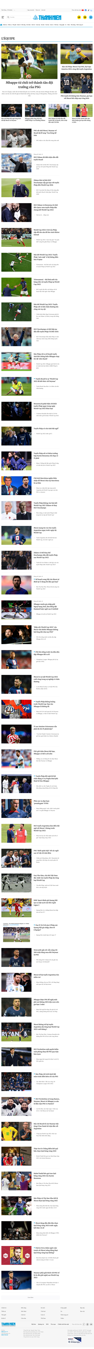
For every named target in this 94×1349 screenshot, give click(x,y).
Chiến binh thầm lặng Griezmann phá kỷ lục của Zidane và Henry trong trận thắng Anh (46, 316)
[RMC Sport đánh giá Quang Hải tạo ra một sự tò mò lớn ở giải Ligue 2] (16, 907)
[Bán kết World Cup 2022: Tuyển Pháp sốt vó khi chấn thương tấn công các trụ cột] (16, 311)
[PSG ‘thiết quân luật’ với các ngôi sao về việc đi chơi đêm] (16, 858)
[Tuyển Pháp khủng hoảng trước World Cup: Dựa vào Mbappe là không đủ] (16, 709)
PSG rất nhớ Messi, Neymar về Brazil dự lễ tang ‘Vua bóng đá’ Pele (45, 133)
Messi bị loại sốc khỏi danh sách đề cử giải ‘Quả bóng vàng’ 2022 (47, 837)
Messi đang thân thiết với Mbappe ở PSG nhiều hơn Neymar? (48, 1234)
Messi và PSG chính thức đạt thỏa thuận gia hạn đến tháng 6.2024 (81, 120)
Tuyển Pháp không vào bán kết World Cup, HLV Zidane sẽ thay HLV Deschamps (45, 505)
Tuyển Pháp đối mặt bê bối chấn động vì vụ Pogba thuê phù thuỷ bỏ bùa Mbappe (46, 778)
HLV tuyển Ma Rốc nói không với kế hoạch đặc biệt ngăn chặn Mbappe (47, 290)
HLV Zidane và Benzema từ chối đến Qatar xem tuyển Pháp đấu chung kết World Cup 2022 (46, 207)
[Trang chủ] (1, 25)
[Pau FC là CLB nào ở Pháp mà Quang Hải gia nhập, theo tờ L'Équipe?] (16, 932)
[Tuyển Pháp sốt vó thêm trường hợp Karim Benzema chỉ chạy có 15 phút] (16, 460)
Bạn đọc (83, 1308)
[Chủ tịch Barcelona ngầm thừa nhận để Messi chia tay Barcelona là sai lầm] (16, 485)
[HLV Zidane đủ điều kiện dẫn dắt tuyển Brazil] (16, 162)
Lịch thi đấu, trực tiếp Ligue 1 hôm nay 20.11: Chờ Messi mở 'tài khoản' (47, 1110)
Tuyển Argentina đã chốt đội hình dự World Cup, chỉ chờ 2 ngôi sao (47, 539)
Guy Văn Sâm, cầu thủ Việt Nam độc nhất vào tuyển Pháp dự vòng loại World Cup (46, 877)
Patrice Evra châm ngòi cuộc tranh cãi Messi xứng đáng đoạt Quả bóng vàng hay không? (46, 1250)
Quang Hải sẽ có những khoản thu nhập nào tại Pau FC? (47, 911)
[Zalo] (91, 10)
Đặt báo (28, 1324)
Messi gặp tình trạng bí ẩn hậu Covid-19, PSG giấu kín (46, 1060)
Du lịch (46, 24)
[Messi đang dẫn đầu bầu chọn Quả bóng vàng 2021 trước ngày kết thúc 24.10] (16, 1230)
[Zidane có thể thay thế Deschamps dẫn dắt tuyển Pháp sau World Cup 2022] (16, 560)
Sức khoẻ (24, 1311)
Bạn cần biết (33, 10)
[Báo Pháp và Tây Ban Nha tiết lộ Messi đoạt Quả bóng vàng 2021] (16, 1205)
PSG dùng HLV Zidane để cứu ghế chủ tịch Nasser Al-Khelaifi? (47, 961)
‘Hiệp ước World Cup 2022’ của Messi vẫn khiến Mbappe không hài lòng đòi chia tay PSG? (46, 629)
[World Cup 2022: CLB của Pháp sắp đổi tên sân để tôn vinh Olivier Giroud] (16, 237)
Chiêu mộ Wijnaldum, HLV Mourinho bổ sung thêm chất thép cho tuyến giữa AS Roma (47, 860)
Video (73, 24)
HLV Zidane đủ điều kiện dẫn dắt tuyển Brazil (46, 158)
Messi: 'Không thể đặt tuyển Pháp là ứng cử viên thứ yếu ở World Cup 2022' (48, 465)
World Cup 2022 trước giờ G (45, 434)
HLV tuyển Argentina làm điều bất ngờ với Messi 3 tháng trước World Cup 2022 (46, 828)
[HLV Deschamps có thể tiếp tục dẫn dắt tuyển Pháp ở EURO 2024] (16, 336)
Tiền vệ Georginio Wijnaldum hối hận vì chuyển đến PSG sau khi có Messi (47, 1285)
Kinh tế (20, 24)
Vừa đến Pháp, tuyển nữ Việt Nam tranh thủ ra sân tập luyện (47, 886)
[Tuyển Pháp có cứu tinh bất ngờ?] (16, 436)
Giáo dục (41, 24)
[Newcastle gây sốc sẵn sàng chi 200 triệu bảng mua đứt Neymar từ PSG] (16, 957)
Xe (70, 24)
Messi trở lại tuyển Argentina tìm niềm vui (46, 976)
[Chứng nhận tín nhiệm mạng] (74, 1342)
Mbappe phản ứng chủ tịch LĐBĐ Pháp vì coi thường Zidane (35, 119)
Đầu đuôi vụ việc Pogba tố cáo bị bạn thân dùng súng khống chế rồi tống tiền (47, 788)
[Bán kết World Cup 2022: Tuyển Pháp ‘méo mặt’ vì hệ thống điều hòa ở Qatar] (16, 262)
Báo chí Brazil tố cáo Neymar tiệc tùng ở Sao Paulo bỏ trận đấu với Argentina (46, 1126)
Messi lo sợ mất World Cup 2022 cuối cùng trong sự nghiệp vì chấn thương (46, 679)
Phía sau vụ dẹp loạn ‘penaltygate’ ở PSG (41, 802)
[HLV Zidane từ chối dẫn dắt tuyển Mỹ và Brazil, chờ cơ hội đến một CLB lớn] (58, 110)
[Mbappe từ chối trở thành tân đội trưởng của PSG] (29, 61)
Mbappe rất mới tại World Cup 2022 (47, 614)
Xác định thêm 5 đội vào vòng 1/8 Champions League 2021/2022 (47, 1083)
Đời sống (25, 24)
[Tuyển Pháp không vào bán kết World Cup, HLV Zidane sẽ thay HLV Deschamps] (16, 510)
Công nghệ (66, 24)
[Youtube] (83, 10)
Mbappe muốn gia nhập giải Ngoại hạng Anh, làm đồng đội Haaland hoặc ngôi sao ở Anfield (46, 606)
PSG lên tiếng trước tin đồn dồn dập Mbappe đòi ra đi (47, 638)
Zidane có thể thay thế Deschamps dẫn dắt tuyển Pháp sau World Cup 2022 (46, 555)
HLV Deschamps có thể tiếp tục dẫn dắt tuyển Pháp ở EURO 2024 (46, 330)
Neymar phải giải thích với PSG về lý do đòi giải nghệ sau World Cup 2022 (46, 1275)
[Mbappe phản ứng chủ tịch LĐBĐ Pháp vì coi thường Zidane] (35, 110)
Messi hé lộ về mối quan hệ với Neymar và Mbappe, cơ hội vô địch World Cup (47, 713)
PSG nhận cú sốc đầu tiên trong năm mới (46, 141)
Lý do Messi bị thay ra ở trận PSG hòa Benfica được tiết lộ (47, 688)
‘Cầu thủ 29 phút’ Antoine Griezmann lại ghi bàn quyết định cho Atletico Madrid (47, 736)
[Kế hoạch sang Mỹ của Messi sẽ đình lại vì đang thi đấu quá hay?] (16, 585)
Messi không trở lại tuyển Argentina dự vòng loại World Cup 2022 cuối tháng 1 (46, 1026)
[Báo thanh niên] (47, 17)
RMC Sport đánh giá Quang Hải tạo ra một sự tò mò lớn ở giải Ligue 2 (45, 902)
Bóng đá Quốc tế (39, 154)
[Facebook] (86, 10)
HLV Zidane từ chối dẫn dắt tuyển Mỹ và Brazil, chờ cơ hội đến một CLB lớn (57, 120)
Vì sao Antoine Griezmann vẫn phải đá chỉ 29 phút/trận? (45, 727)
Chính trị (5, 24)
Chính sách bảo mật (61, 1324)
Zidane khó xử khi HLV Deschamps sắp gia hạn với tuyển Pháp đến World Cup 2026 (47, 167)
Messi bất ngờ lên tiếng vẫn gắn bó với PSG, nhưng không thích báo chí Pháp (47, 1011)
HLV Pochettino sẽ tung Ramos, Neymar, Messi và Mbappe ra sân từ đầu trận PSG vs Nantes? (47, 1101)
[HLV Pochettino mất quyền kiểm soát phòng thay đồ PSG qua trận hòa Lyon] (16, 1056)
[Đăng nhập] (91, 17)
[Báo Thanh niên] (8, 1324)
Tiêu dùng (79, 24)
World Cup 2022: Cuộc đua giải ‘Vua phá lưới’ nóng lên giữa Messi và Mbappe (47, 242)
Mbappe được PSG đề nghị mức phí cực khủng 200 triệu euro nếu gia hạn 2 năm (46, 1002)
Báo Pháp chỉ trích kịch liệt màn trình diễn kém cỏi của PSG (46, 1075)
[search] (18, 17)
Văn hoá (43, 1311)
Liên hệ (47, 10)
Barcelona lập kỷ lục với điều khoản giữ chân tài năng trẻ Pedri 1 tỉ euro (47, 1259)
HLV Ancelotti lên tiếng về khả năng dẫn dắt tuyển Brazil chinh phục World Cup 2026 (47, 192)
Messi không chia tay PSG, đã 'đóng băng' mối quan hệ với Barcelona (47, 983)
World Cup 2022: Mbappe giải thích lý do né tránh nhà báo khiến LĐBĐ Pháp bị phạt (47, 366)
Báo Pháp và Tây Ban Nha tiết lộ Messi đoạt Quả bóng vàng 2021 (46, 1184)
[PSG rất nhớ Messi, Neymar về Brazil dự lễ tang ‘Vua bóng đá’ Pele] (16, 138)
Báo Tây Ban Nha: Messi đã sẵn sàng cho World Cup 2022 (46, 588)
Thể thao (60, 24)
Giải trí (55, 24)
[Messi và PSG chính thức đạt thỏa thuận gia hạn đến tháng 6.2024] (82, 110)
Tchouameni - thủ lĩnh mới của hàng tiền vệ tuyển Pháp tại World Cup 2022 (47, 267)
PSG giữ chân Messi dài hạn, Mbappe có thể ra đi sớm (44, 752)
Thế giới (15, 24)
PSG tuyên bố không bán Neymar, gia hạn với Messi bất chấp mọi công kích (76, 97)
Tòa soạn (50, 1324)
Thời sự (10, 24)
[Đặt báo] (85, 17)
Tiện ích (41, 10)
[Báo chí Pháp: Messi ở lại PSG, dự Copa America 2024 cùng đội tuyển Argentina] (76, 54)
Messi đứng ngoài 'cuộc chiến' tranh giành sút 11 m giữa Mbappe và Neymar (47, 810)
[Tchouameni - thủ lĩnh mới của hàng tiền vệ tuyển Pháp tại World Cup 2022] (16, 287)
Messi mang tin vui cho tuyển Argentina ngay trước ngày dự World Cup (45, 530)
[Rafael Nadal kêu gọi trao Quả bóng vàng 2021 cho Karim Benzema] (16, 1181)
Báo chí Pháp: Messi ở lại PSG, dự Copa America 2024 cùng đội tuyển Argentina (76, 68)
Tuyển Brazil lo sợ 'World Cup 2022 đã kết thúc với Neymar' (46, 380)
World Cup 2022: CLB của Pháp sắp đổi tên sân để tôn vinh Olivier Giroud (46, 232)
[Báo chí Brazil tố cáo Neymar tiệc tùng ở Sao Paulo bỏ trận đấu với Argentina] (16, 1131)
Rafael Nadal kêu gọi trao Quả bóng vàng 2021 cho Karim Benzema (47, 1157)
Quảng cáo (36, 1324)
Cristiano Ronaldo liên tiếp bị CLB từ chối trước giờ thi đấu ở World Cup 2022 (47, 416)
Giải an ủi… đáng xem (43, 215)
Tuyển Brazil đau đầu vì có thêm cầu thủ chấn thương (46, 387)
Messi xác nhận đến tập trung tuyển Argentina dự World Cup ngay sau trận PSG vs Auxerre (48, 490)
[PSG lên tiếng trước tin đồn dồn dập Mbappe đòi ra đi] (16, 659)
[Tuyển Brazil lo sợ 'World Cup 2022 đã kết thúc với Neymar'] (16, 386)
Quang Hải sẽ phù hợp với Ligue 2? (47, 935)
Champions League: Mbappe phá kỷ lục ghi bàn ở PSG (48, 660)
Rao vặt (82, 1311)
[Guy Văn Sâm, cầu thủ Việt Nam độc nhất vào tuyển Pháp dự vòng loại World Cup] (16, 883)
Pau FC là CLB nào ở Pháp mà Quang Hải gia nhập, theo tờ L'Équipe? (45, 927)
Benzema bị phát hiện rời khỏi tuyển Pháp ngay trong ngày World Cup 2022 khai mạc (45, 406)
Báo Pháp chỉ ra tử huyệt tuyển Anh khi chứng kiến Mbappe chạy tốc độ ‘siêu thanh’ (46, 356)
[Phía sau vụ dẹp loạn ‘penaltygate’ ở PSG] (16, 808)
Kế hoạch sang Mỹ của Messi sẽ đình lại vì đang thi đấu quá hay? (46, 580)
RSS (43, 1324)
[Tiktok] (88, 10)
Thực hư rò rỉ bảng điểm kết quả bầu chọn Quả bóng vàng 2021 (46, 1150)
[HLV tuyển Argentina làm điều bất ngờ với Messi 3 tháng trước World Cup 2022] (16, 833)
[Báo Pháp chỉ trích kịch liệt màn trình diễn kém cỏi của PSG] (16, 1081)
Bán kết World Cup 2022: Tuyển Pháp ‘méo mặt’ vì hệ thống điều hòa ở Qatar (46, 257)
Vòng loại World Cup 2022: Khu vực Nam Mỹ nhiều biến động (47, 1135)
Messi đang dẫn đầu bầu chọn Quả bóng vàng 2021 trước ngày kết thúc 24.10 (47, 1208)
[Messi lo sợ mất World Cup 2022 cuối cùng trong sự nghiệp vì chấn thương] (16, 684)
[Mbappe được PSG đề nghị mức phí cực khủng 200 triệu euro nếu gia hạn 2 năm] (16, 1007)
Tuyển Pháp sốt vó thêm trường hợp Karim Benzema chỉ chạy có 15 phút (46, 455)
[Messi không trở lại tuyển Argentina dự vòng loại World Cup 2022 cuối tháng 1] (16, 1032)
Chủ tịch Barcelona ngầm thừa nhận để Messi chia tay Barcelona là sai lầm (46, 480)
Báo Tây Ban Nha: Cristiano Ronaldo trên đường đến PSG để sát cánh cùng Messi (48, 1036)
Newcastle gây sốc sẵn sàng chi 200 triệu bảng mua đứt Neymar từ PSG (46, 952)
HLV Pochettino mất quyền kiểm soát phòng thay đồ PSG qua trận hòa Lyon (46, 1051)
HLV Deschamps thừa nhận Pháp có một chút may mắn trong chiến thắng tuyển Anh (47, 339)
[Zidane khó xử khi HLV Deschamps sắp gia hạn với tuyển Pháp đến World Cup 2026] (16, 187)
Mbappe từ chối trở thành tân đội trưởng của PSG (29, 85)
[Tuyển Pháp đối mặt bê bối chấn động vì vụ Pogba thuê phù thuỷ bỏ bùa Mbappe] (16, 783)
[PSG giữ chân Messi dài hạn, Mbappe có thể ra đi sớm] (16, 758)
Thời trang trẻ (86, 24)
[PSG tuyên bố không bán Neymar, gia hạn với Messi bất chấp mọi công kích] (76, 83)
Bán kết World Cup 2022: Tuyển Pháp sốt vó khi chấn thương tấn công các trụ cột (46, 306)
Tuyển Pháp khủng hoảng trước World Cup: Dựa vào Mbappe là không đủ (44, 704)
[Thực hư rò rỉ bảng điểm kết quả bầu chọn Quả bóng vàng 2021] (16, 1156)
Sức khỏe (30, 24)
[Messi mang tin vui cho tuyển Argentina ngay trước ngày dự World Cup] (16, 535)
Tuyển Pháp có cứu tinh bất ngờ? (46, 429)
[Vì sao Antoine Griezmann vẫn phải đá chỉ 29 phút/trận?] (16, 734)
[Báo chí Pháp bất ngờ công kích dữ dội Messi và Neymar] (11, 110)
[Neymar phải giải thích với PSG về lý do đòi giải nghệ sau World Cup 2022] (16, 1280)
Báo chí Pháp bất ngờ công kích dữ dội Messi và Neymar (11, 119)
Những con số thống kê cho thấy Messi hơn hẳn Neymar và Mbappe (47, 760)
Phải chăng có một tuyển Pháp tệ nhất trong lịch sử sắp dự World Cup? (47, 515)
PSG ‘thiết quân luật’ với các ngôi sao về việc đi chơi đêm (46, 852)
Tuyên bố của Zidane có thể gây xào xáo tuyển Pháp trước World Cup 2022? (46, 565)
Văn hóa (50, 24)
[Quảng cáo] (79, 17)
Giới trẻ (36, 24)
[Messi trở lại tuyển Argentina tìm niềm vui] (16, 982)
